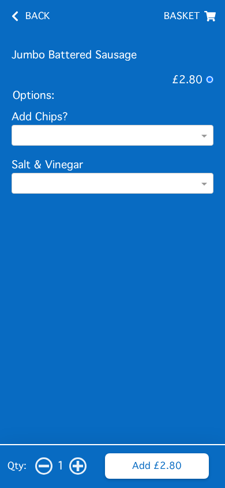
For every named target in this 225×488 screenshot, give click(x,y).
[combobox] (112, 136)
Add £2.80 (157, 465)
